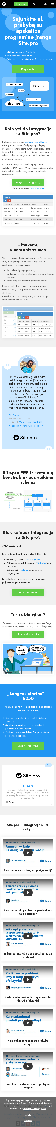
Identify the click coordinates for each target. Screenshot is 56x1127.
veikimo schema (36, 187)
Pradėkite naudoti (28, 592)
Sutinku (28, 1114)
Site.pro (28, 786)
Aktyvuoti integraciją (28, 182)
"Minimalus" (41, 563)
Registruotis (28, 69)
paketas (24, 570)
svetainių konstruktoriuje (36, 142)
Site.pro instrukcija (28, 634)
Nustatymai (28, 1120)
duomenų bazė (33, 559)
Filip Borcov (14, 415)
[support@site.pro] (48, 765)
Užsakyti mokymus (28, 746)
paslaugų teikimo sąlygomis (35, 1108)
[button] (21, 4)
